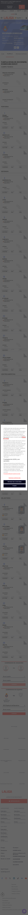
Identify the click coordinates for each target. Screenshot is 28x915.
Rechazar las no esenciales (15, 481)
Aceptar (15, 485)
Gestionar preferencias (14, 478)
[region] (14, 457)
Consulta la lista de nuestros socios (12, 473)
